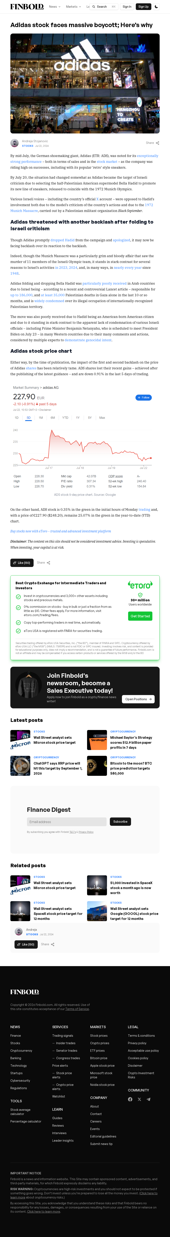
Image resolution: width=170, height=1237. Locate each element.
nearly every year (128, 267)
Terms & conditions (141, 1035)
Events (95, 1129)
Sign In (127, 6)
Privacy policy (137, 1043)
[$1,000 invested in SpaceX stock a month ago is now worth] (97, 885)
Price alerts (60, 1065)
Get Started (140, 616)
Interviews (59, 1133)
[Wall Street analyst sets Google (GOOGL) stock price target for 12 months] (97, 911)
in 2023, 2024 (66, 267)
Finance (15, 1035)
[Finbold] (27, 7)
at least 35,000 (53, 295)
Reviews (58, 1125)
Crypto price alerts (63, 1087)
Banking (15, 1058)
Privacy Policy (86, 831)
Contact (96, 1114)
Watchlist (58, 1096)
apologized (121, 240)
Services (60, 1027)
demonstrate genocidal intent (88, 340)
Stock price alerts (62, 1075)
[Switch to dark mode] (156, 6)
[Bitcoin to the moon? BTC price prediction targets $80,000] (97, 766)
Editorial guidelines (103, 1136)
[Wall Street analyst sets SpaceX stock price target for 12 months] (20, 911)
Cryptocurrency (123, 731)
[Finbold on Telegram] (148, 1099)
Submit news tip (101, 1144)
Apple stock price (102, 1065)
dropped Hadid (63, 240)
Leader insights (63, 1140)
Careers (96, 1121)
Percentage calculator (25, 1121)
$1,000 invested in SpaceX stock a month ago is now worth (131, 888)
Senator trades (64, 1050)
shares (31, 368)
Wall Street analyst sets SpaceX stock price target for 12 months (58, 914)
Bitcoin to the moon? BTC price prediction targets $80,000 (131, 768)
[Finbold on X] (139, 1099)
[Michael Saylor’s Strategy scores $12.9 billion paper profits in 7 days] (97, 740)
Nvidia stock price (102, 1084)
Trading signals (62, 1035)
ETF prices (97, 1050)
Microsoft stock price (101, 1075)
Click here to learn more (43, 1211)
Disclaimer (135, 1065)
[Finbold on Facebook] (130, 1099)
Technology (18, 1065)
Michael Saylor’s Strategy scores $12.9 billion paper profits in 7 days (131, 742)
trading (144, 509)
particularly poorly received (105, 283)
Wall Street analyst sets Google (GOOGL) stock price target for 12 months (134, 914)
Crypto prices (99, 1043)
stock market (107, 161)
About (94, 1106)
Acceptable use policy (143, 1050)
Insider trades (63, 1043)
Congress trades (66, 1058)
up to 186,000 (21, 295)
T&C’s (72, 831)
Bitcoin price (98, 1058)
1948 (14, 273)
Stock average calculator (20, 1112)
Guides (57, 1118)
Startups (16, 1073)
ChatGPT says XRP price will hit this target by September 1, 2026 (58, 768)
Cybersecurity (20, 1080)
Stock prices (99, 1035)
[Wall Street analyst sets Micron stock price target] (20, 740)
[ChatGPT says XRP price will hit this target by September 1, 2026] (20, 766)
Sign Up (143, 6)
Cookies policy (138, 1058)
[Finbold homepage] (85, 991)
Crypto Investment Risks (141, 1075)
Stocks (27, 145)
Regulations (18, 1088)
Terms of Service (77, 1009)
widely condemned (49, 300)
